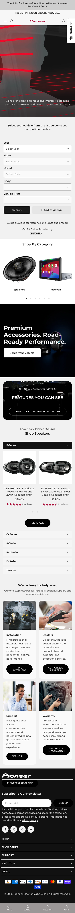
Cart (66, 910)
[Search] (11, 21)
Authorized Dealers (55, 669)
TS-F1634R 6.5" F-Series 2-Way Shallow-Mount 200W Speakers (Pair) (19, 491)
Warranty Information (56, 749)
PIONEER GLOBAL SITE (20, 783)
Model (8, 168)
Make (7, 155)
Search (17, 210)
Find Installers (19, 669)
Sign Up (63, 803)
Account (47, 910)
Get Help (17, 756)
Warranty (49, 716)
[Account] (63, 21)
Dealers (48, 635)
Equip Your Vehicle (22, 353)
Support (11, 716)
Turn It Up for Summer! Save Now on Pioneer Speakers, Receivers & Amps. (37, 5)
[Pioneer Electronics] (37, 20)
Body (7, 181)
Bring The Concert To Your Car (37, 411)
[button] (26, 298)
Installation (13, 635)
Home (9, 910)
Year (6, 142)
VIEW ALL (37, 522)
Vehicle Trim (12, 193)
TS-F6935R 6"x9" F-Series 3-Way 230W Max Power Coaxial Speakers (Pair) (55, 491)
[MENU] (5, 21)
